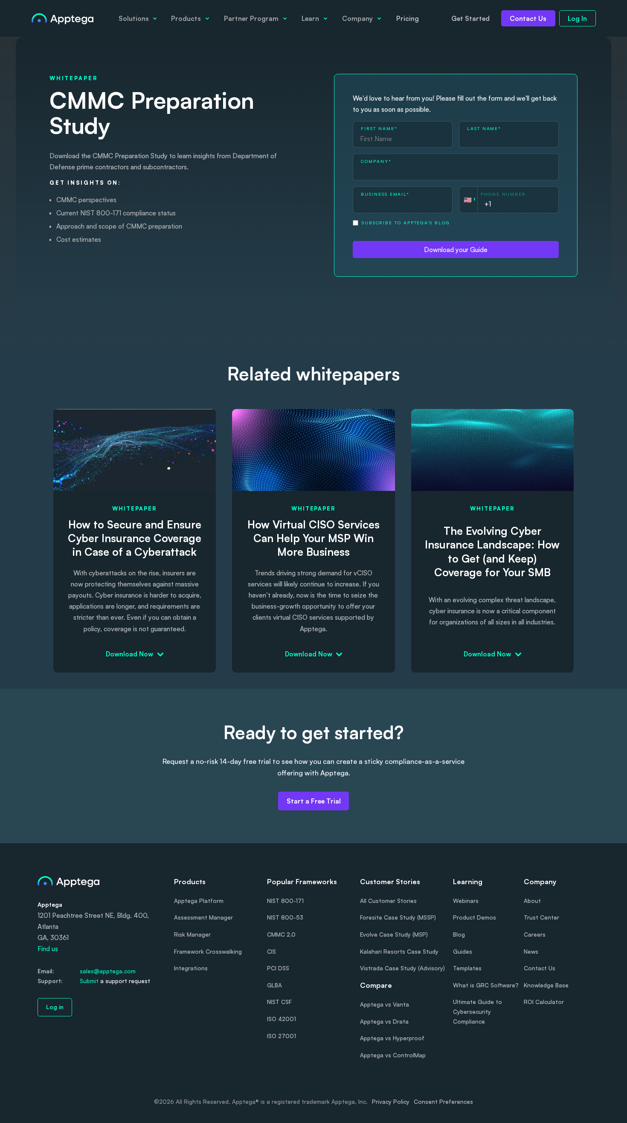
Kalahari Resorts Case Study (399, 951)
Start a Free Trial (314, 801)
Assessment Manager (203, 917)
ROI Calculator (544, 1001)
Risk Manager (192, 934)
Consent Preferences (443, 1101)
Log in (55, 1006)
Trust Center (541, 917)
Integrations (191, 968)
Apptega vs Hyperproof (392, 1038)
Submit (89, 980)
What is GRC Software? (486, 985)
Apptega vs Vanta (384, 1004)
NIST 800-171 (285, 900)
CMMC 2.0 (281, 934)
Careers (535, 934)
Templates (467, 968)
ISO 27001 (281, 1035)
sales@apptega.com (108, 971)
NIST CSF (279, 1001)
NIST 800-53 (285, 917)
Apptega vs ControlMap (393, 1055)
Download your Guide (456, 249)
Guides (462, 951)
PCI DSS (278, 968)
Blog (459, 934)
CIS (271, 951)
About (532, 900)
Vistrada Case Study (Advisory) (402, 968)
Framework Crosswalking (208, 951)
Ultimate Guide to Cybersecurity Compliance (477, 1011)
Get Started (470, 18)
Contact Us (528, 18)
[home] (62, 18)
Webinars (466, 900)
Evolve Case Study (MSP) (394, 934)
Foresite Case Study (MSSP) (398, 917)
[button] (137, 18)
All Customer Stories (388, 900)
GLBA (274, 985)
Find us (48, 948)
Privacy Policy (390, 1101)
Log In (577, 18)
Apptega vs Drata (384, 1021)
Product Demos (474, 917)
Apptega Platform (199, 900)
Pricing (407, 18)
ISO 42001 (281, 1018)
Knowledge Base (546, 985)
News (531, 951)
